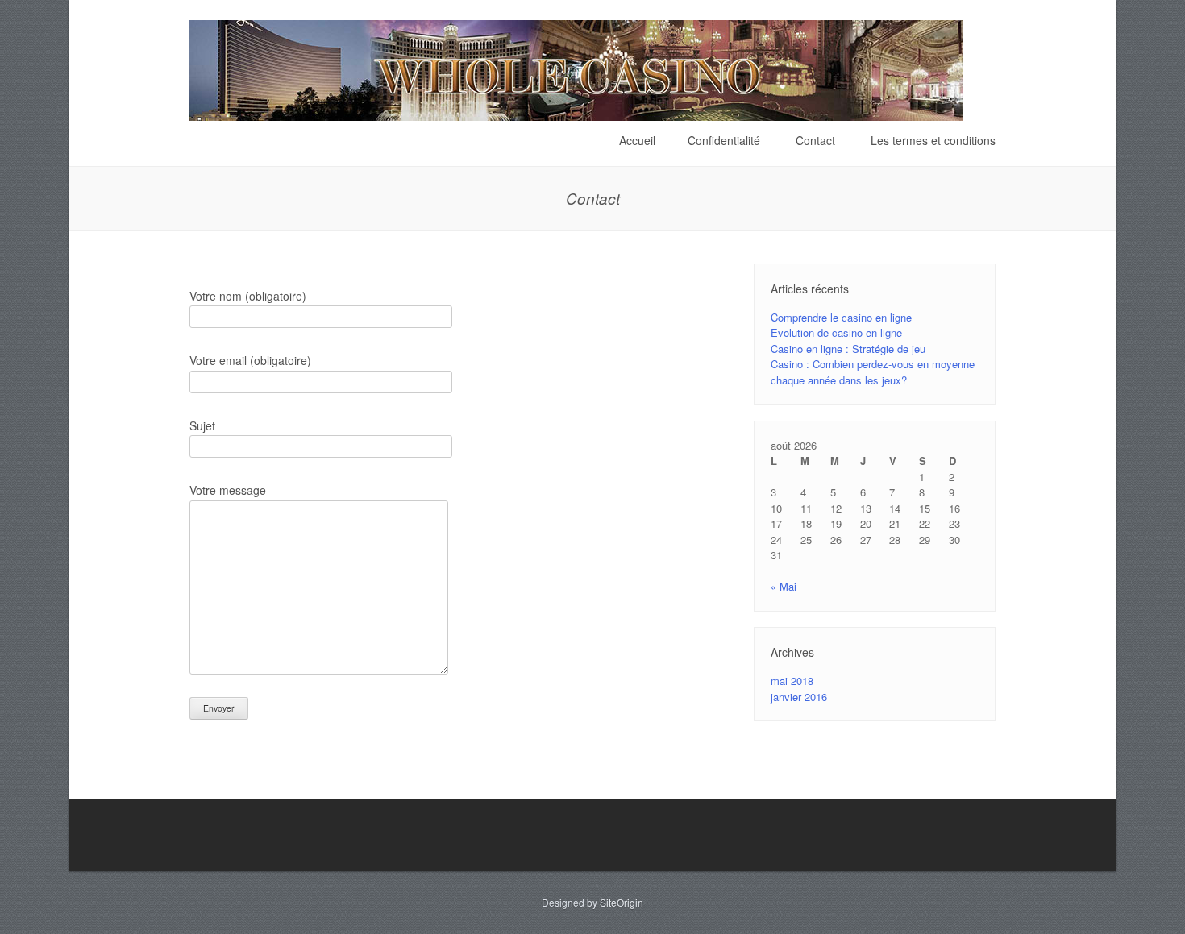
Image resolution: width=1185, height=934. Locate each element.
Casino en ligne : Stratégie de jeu (848, 348)
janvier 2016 (799, 696)
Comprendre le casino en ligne (841, 317)
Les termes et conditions (933, 140)
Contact (815, 140)
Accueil (637, 140)
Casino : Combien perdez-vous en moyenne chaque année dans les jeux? (873, 372)
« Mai (783, 586)
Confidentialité (724, 140)
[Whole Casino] (576, 114)
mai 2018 (792, 680)
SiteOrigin (621, 902)
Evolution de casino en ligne (836, 332)
